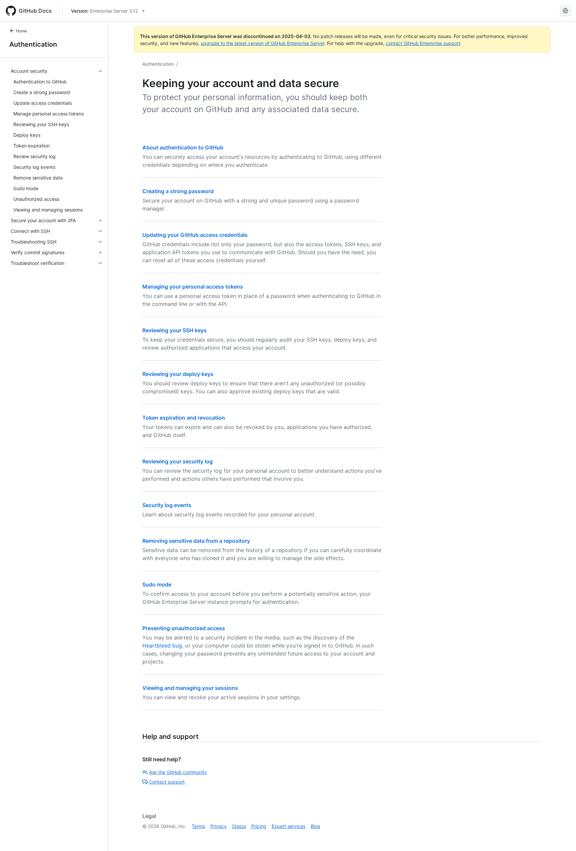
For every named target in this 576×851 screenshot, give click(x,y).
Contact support (167, 782)
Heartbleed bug (162, 645)
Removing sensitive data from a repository (196, 540)
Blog (315, 826)
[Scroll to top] (561, 836)
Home (21, 30)
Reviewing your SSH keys (174, 330)
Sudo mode (156, 584)
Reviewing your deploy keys (177, 374)
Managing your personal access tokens (192, 286)
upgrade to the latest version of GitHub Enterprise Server (262, 43)
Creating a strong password (178, 191)
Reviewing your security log (177, 461)
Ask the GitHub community (178, 772)
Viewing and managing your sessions (190, 688)
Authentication (33, 44)
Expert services (288, 826)
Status (239, 826)
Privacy (218, 826)
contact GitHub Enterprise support (423, 43)
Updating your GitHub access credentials (195, 235)
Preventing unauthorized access (183, 628)
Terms (198, 826)
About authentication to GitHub (182, 147)
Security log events (166, 505)
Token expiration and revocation (183, 417)
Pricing (258, 826)
